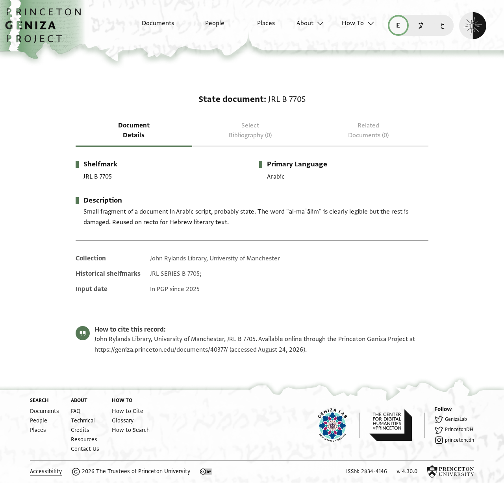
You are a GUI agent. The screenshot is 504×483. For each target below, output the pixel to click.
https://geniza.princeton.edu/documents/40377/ (161, 350)
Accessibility (46, 471)
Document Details (134, 130)
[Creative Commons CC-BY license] (206, 471)
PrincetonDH (459, 429)
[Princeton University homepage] (450, 471)
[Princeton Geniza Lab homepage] (339, 425)
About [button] (304, 23)
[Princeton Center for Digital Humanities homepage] (397, 425)
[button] (46, 29)
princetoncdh (459, 440)
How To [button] (353, 23)
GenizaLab (456, 419)
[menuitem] (151, 27)
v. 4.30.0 (407, 471)
